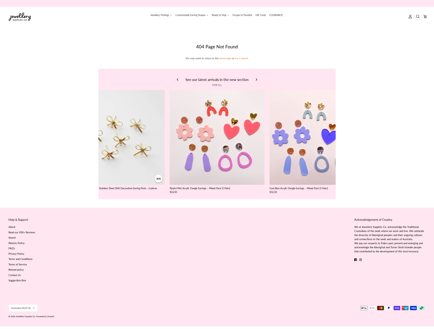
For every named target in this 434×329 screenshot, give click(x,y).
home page (225, 58)
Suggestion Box (17, 280)
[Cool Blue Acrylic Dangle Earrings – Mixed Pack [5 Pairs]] (317, 137)
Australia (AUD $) (21, 307)
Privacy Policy (16, 253)
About (11, 226)
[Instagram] (360, 259)
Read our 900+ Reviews (21, 232)
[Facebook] (355, 259)
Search (12, 237)
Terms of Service (17, 264)
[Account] (409, 17)
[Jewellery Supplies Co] (20, 16)
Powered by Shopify (45, 316)
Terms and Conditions (20, 258)
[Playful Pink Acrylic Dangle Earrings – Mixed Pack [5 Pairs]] (217, 137)
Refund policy (16, 269)
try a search (241, 58)
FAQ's (11, 248)
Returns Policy (16, 243)
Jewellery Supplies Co (25, 316)
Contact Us (14, 275)
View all (217, 85)
